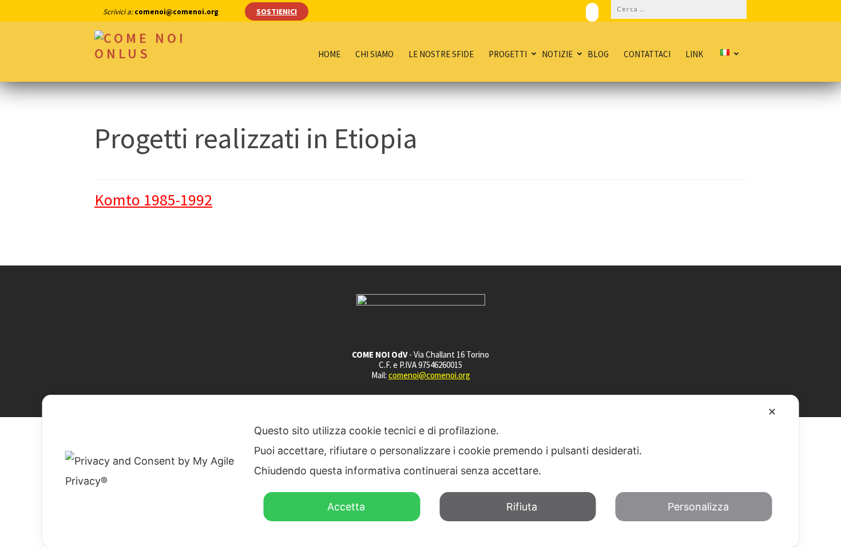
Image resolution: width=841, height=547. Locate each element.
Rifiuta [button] (521, 507)
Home (329, 54)
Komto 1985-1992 (153, 199)
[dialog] (420, 471)
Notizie (557, 54)
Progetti (508, 54)
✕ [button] (772, 412)
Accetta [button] (346, 507)
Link (694, 54)
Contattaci (647, 54)
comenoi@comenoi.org (429, 375)
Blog (598, 54)
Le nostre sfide (441, 54)
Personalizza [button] (698, 507)
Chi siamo (374, 54)
